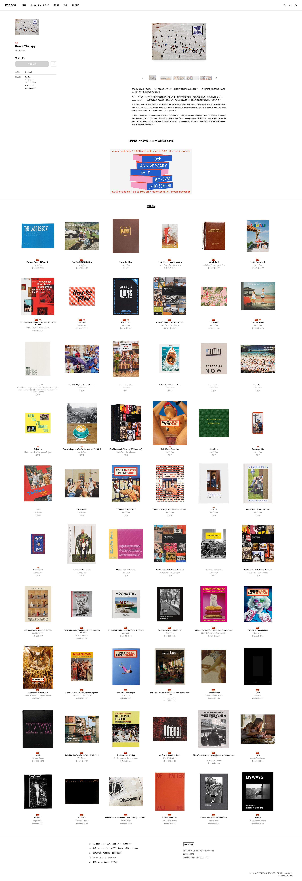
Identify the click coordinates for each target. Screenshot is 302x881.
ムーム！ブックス (40, 5)
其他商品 (75, 5)
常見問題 (106, 853)
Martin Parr (20, 50)
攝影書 (56, 5)
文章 (103, 844)
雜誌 (65, 5)
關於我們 (96, 844)
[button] (142, 77)
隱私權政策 (116, 853)
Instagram (109, 857)
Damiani (28, 72)
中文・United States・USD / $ (105, 862)
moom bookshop (10, 5)
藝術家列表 (116, 844)
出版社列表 (127, 844)
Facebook (97, 857)
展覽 (109, 844)
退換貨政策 (97, 853)
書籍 (24, 5)
